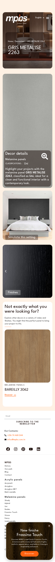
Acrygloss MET (11, 489)
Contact (8, 475)
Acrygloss (9, 486)
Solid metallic (10, 521)
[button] (47, 18)
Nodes (7, 509)
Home (10, 41)
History (8, 466)
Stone (7, 515)
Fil (5, 535)
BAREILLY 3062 (16, 389)
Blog (6, 472)
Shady (7, 500)
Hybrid (7, 503)
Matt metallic (10, 492)
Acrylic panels (13, 480)
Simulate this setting (21, 237)
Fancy (7, 518)
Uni (26, 163)
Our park (8, 469)
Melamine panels (15, 159)
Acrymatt (9, 483)
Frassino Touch (11, 512)
